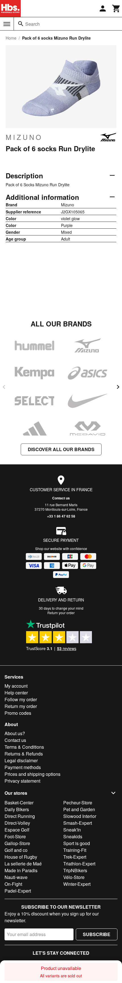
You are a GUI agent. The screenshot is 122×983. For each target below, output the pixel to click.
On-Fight (13, 884)
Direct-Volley (17, 823)
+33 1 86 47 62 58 (61, 516)
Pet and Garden (79, 809)
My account (16, 686)
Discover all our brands (61, 449)
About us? (15, 733)
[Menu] (7, 24)
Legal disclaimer (21, 760)
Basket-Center (19, 802)
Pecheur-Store (77, 802)
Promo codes (18, 713)
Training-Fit (74, 850)
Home (11, 38)
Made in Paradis (21, 870)
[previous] (4, 387)
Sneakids (72, 836)
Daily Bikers (17, 809)
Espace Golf (17, 829)
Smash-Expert (77, 823)
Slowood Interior (79, 816)
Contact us (61, 498)
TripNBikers (75, 870)
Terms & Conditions (24, 747)
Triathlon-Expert (79, 863)
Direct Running (20, 816)
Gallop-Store (17, 843)
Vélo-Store (74, 877)
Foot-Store (15, 836)
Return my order (21, 706)
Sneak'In (72, 829)
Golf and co (16, 850)
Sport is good (76, 843)
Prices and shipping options (32, 774)
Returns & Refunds (24, 753)
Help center (16, 692)
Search (32, 24)
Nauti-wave (16, 877)
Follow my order (21, 699)
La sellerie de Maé (23, 863)
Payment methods (23, 767)
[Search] (20, 23)
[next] (118, 387)
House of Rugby (21, 857)
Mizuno (24, 137)
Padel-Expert (18, 890)
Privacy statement (22, 781)
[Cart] (116, 8)
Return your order (61, 612)
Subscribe (96, 934)
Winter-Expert (77, 884)
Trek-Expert (74, 857)
